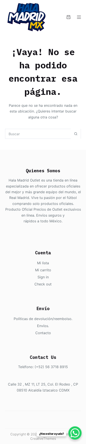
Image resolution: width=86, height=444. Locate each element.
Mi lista (43, 263)
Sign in (43, 277)
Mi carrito (43, 270)
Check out (43, 284)
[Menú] (79, 17)
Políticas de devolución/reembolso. (43, 319)
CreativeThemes (43, 439)
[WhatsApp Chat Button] (75, 433)
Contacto (43, 333)
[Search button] (76, 134)
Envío (41, 326)
